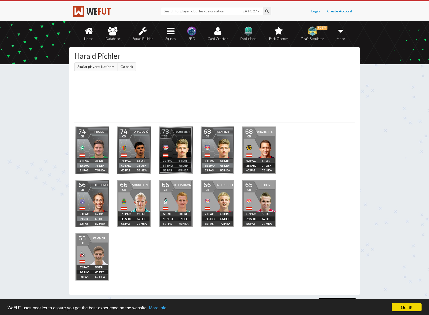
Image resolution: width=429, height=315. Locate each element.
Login (315, 11)
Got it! (406, 307)
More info (157, 307)
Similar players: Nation (94, 66)
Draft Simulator (313, 33)
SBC (191, 38)
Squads (170, 38)
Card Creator (218, 38)
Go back (126, 66)
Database (113, 38)
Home (88, 38)
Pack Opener (278, 38)
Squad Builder (143, 38)
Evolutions (248, 38)
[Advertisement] (262, 85)
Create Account (339, 11)
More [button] (341, 38)
